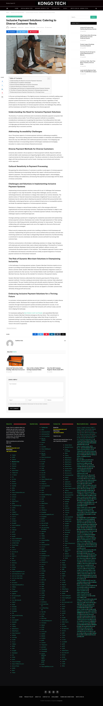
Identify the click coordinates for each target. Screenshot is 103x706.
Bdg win (64, 584)
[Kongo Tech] (51, 3)
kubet (92, 626)
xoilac (87, 466)
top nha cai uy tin (85, 631)
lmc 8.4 (93, 527)
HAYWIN (14, 637)
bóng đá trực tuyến (82, 565)
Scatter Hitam (68, 468)
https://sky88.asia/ (82, 590)
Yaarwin (14, 459)
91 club (87, 517)
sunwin (14, 499)
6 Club (43, 614)
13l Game (43, 622)
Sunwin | (79, 427)
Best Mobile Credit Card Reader (33, 313)
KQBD (42, 549)
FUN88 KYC (89, 454)
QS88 (42, 597)
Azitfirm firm (13, 27)
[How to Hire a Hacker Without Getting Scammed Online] (36, 361)
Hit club (86, 485)
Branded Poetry (69, 447)
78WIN (43, 477)
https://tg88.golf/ (66, 597)
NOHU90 (93, 524)
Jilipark (43, 625)
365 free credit (81, 541)
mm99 (66, 503)
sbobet (82, 529)
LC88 (63, 661)
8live (95, 517)
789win (67, 490)
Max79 (79, 454)
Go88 (42, 664)
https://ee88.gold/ (82, 599)
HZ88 (92, 434)
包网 (63, 569)
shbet (13, 565)
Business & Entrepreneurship (14, 16)
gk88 (42, 640)
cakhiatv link (44, 525)
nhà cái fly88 (44, 523)
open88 (94, 555)
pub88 (79, 519)
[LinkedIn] (2, 89)
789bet (14, 587)
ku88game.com (45, 555)
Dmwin (14, 468)
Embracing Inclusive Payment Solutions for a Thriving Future (27, 92)
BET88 (84, 597)
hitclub (92, 476)
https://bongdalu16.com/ (47, 514)
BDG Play (43, 618)
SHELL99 (79, 453)
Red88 (79, 505)
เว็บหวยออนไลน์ (16, 540)
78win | (83, 432)
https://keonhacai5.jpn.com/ (85, 449)
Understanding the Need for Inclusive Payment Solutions (26, 80)
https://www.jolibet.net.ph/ (84, 509)
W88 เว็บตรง (65, 622)
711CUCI (67, 510)
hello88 (67, 501)
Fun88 (13, 639)
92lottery (14, 562)
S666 (63, 608)
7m (83, 478)
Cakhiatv (87, 602)
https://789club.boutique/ (84, 549)
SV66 (42, 629)
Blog (65, 8)
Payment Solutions (11, 328)
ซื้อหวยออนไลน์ (68, 492)
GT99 (87, 495)
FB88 (87, 606)
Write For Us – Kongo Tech (79, 8)
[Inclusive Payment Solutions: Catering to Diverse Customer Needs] (36, 54)
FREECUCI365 (86, 470)
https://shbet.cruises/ (70, 488)
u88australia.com (82, 473)
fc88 (42, 468)
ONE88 (94, 487)
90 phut (91, 565)
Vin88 (87, 514)
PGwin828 (44, 649)
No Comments (41, 27)
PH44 (94, 585)
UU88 (63, 663)
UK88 (90, 551)
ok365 (84, 583)
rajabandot (67, 481)
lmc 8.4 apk (84, 521)
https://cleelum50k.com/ (18, 492)
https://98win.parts (82, 592)
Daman (14, 481)
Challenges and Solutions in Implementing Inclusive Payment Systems (30, 88)
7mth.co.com (81, 534)
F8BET (14, 602)
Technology (56, 8)
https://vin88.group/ (46, 494)
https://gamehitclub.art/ (89, 546)
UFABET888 (15, 543)
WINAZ (43, 560)
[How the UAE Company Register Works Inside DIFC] (56, 361)
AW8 (82, 444)
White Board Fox (86, 621)
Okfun (91, 431)
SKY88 (85, 453)
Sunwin (66, 534)
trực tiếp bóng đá (87, 512)
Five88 (92, 595)
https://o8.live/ (91, 612)
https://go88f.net (82, 497)
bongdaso (44, 516)
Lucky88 (90, 465)
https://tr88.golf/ (66, 595)
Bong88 (14, 523)
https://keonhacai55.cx (18, 584)
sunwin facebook (91, 451)
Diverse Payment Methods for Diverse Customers (24, 84)
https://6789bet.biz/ (83, 580)
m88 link (43, 531)
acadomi (64, 591)
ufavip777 (80, 485)
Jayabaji (64, 567)
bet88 (90, 441)
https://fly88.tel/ (82, 609)
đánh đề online (81, 522)
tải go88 (79, 587)
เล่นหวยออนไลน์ (45, 434)
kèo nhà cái (15, 551)
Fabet (92, 504)
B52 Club (92, 495)
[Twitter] (2, 85)
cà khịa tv (93, 563)
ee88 (13, 617)
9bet (13, 554)
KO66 (42, 627)
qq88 (86, 441)
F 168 (66, 514)
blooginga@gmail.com (12, 448)
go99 (79, 495)
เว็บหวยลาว (68, 530)
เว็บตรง (66, 455)
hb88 (85, 607)
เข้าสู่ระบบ (43, 483)
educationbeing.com (46, 620)
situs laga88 (15, 620)
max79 (79, 597)
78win (13, 589)
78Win (43, 536)
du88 (79, 514)
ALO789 (64, 659)
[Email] (2, 96)
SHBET (43, 470)
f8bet (66, 541)
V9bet (43, 658)
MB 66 (43, 488)
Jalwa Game (15, 470)
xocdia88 (92, 507)
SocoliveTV (85, 510)
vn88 (85, 617)
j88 (92, 633)
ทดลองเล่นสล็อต (45, 540)
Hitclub (14, 567)
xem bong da (80, 568)
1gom (79, 482)
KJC (13, 655)
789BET (14, 512)
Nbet (13, 670)
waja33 (91, 536)
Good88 (64, 626)
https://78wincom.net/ (83, 595)
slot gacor (14, 582)
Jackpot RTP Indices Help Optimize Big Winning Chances (88, 28)
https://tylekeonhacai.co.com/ (86, 539)
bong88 (79, 470)
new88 (43, 496)
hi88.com (85, 500)
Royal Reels (15, 545)
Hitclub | (88, 427)
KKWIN (14, 635)
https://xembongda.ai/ (88, 566)
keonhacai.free (81, 463)
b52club (93, 544)
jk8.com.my (80, 458)
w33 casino (92, 575)
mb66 (79, 502)
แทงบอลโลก (81, 556)
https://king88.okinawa (83, 594)
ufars (87, 431)
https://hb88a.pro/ (46, 449)
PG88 (13, 569)
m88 (42, 490)
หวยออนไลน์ (80, 441)
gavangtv (43, 647)
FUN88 (93, 429)
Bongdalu (14, 611)
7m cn (93, 631)
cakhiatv (67, 547)
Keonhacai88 (85, 488)
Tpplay (14, 455)
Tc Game (14, 475)
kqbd (82, 617)
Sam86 (92, 466)
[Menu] (7, 8)
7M (13, 613)
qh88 (88, 543)
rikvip (84, 476)
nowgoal (83, 482)
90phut (79, 566)
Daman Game (68, 445)
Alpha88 (14, 622)
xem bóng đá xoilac (84, 619)
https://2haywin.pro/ (70, 543)
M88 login (64, 619)
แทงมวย (83, 431)
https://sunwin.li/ (16, 633)
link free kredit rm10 (67, 602)
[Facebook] (2, 81)
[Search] (96, 8)
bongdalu (43, 512)
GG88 (87, 575)
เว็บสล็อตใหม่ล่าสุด (16, 505)
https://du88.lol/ (16, 525)
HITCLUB (43, 631)
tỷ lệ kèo (92, 522)
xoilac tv (90, 558)
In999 (13, 457)
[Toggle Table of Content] (48, 78)
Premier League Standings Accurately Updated (87, 45)
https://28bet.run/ (86, 493)
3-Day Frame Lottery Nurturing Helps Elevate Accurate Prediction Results (88, 37)
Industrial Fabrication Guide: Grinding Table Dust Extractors (15, 368)
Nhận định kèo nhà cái (83, 611)
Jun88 (94, 549)
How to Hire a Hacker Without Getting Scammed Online (35, 368)
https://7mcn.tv (81, 543)
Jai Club (14, 479)
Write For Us (80, 696)
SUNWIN (84, 448)
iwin (95, 480)
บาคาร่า (14, 516)
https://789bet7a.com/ (18, 663)
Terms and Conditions (67, 696)
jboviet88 (67, 532)
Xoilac (90, 617)
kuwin (13, 659)
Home (16, 8)
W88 (87, 624)
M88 (93, 623)
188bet (90, 468)
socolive (79, 478)
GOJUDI (88, 429)
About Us (38, 696)
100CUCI (67, 508)
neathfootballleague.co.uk (87, 439)
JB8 (95, 442)
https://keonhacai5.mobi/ (84, 461)
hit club (43, 461)
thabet (43, 507)
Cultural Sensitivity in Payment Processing (22, 86)
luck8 (42, 501)
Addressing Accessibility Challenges (21, 82)
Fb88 (63, 573)
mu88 (42, 657)
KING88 (14, 606)
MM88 (93, 621)
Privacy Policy (28, 696)
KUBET (79, 448)
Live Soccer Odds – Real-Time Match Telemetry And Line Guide (87, 62)
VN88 (42, 542)
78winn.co (44, 510)
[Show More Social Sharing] (40, 31)
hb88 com (80, 456)
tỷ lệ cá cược (88, 478)
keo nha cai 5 (80, 577)
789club (14, 529)
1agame (14, 593)
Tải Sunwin (85, 551)
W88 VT (14, 556)
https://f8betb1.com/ (46, 479)
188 (13, 558)
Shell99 (67, 525)
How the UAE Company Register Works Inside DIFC (55, 368)
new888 (43, 446)
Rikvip (93, 448)
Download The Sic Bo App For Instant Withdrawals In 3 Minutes (87, 53)
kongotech (59, 700)
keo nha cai (93, 502)
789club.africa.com (86, 533)
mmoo (43, 466)
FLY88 (89, 609)
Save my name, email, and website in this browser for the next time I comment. (28, 404)
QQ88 (13, 668)
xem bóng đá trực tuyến (18, 573)
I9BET (89, 448)
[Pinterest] (2, 92)
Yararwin (14, 464)
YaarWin (14, 485)
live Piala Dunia (86, 519)
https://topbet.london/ (83, 446)
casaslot (84, 555)
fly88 (78, 431)
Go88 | (84, 427)
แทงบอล (14, 494)
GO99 (63, 657)
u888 (94, 441)
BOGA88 (84, 505)
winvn (42, 492)
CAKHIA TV (44, 562)
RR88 (13, 646)
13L (13, 477)
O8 (78, 529)
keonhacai (89, 628)
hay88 (13, 536)
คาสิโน (13, 507)
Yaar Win (43, 612)
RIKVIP (43, 521)
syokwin (43, 642)
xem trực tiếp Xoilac (17, 576)
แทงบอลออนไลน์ (45, 432)
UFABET (14, 521)
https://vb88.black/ (17, 538)
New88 (90, 526)
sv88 (78, 493)
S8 (94, 616)
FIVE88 (80, 500)
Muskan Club (15, 461)
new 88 (43, 472)
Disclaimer (55, 696)
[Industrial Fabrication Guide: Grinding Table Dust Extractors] (15, 361)
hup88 (84, 504)
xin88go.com (88, 487)
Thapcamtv (44, 644)
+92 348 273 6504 (11, 451)
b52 (66, 545)
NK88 (63, 593)
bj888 (66, 536)
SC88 (82, 582)
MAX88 (79, 526)
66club (14, 560)
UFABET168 (68, 521)
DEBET (90, 453)
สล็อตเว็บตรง (15, 501)
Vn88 (63, 648)
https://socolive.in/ (46, 457)
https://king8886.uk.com (18, 571)
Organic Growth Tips (42, 8)
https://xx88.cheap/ (83, 623)
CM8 (13, 648)
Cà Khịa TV (89, 541)
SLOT (63, 604)
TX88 (91, 517)
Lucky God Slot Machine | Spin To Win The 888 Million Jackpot (88, 71)
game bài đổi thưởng (17, 615)
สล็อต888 (43, 551)
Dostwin (14, 483)
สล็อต (13, 488)
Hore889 (92, 611)
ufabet (43, 538)
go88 (13, 532)
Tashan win (15, 472)
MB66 (88, 502)
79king (79, 442)
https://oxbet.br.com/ (83, 475)
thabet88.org (81, 451)
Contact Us (46, 696)
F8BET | (93, 427)
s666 (83, 499)
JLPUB (90, 585)
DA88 (95, 512)
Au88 (42, 463)
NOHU (63, 655)
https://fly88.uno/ (82, 465)
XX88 (13, 657)
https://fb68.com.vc (82, 507)
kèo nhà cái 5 (65, 652)
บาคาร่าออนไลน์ (45, 436)
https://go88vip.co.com (47, 666)
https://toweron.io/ (82, 585)
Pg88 (87, 490)
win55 (63, 606)
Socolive (80, 459)
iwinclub (89, 587)
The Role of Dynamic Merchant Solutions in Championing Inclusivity (29, 90)
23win (90, 599)
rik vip (78, 614)
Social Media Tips (26, 8)
